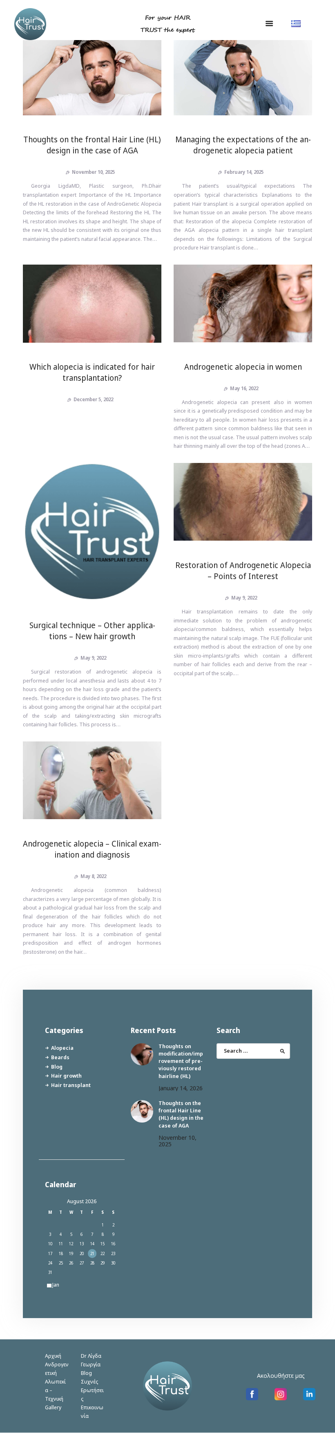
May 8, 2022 (93, 876)
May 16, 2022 (244, 388)
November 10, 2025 (93, 171)
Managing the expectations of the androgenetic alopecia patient (243, 145)
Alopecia (62, 1047)
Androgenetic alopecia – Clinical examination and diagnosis (92, 849)
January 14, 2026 (181, 1088)
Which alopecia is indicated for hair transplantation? (92, 372)
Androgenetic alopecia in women (243, 366)
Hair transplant (71, 1085)
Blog (57, 1066)
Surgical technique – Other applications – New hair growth (92, 631)
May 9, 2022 (93, 657)
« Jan (53, 1284)
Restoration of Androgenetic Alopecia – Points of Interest (243, 570)
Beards (60, 1057)
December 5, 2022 (93, 399)
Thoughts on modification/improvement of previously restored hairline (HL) (181, 1061)
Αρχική (53, 1355)
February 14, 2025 (244, 171)
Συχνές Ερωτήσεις (92, 1390)
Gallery (53, 1407)
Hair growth (66, 1075)
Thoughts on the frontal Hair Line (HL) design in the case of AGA (92, 145)
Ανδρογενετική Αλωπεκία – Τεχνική (57, 1381)
